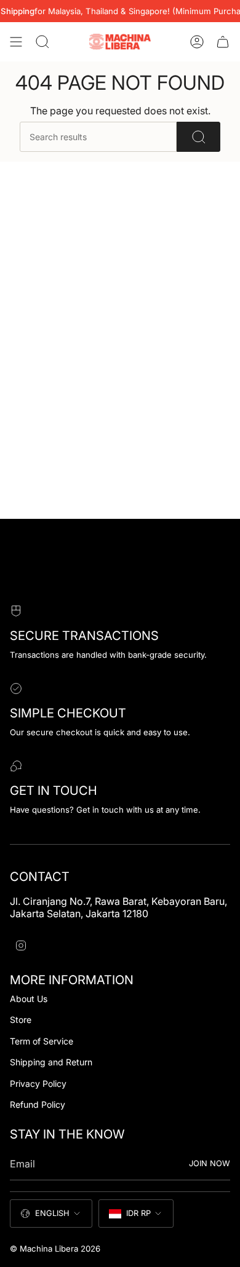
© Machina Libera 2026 (55, 1248)
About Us (28, 998)
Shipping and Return (51, 1062)
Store (20, 1019)
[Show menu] (16, 42)
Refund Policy (37, 1104)
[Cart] (223, 42)
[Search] (198, 137)
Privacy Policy (38, 1083)
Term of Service (41, 1041)
